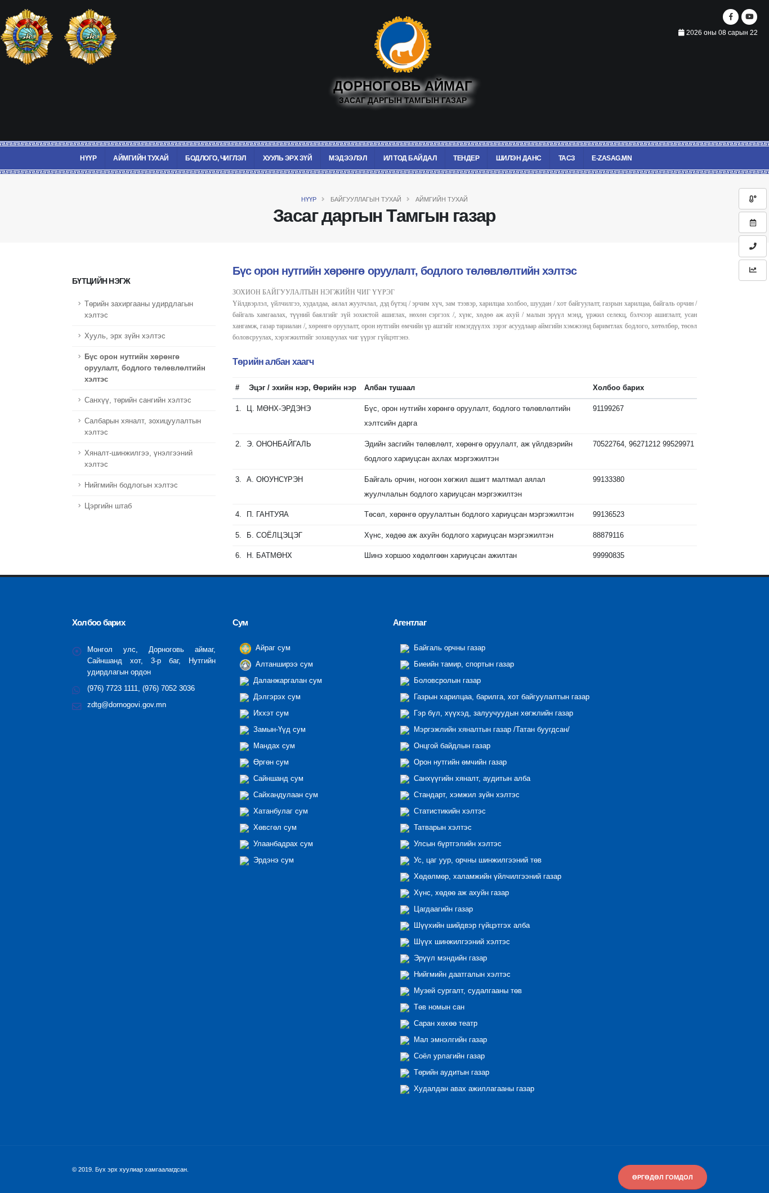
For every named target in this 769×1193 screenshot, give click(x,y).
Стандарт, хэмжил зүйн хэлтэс (466, 795)
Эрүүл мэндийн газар (449, 958)
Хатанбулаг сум (279, 811)
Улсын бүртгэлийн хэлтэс (457, 844)
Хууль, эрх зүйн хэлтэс (125, 336)
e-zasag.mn (612, 158)
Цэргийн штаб (108, 506)
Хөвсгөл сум (274, 828)
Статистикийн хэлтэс (449, 811)
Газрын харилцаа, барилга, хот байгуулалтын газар (500, 697)
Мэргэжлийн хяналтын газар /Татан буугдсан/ (491, 730)
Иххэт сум (270, 713)
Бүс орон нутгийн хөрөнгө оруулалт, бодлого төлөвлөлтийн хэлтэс (144, 368)
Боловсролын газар (446, 681)
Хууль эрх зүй (287, 158)
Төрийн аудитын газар (450, 1072)
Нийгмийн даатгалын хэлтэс (461, 974)
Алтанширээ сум (283, 664)
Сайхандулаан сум (284, 795)
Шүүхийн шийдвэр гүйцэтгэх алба (471, 926)
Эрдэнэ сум (272, 860)
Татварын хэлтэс (442, 828)
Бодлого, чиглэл (215, 158)
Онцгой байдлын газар (451, 746)
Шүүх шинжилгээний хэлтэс (461, 942)
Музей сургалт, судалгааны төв (467, 991)
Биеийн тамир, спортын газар (463, 664)
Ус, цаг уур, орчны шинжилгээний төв (477, 860)
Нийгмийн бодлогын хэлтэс (131, 485)
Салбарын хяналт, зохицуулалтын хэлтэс (142, 426)
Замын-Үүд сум (278, 730)
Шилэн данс (519, 158)
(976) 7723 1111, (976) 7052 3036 (141, 688)
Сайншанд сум (277, 779)
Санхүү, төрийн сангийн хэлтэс (137, 400)
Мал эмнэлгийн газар (449, 1040)
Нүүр (88, 158)
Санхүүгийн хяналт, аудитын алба (471, 779)
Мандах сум (273, 746)
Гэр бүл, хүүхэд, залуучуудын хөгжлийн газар (492, 713)
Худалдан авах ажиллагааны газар (473, 1089)
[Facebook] (731, 17)
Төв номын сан (438, 1007)
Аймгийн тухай (141, 158)
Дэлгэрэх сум (276, 697)
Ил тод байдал (410, 158)
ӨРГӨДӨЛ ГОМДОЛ (662, 1177)
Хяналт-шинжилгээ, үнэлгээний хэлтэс (138, 458)
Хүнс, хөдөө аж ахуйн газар (460, 893)
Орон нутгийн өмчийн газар (459, 762)
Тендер (466, 158)
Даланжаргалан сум (286, 681)
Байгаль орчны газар (448, 648)
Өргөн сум (270, 762)
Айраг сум (271, 648)
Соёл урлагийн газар (448, 1056)
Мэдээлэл (347, 158)
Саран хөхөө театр (444, 1023)
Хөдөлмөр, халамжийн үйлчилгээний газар (486, 877)
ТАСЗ (566, 158)
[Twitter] (749, 17)
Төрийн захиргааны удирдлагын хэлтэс (138, 309)
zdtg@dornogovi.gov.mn (126, 705)
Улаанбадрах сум (282, 844)
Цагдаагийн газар (442, 909)
